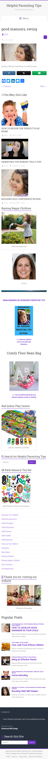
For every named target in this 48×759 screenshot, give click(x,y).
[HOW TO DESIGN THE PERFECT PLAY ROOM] (14, 100)
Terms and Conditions (35, 756)
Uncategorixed (7, 569)
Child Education (7, 527)
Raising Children (7, 556)
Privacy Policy (23, 756)
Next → (43, 86)
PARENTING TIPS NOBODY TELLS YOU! (21, 161)
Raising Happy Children (10, 560)
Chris (6, 34)
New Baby (5, 552)
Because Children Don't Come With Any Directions (24, 342)
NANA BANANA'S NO (11, 300)
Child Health (6, 536)
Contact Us (5, 712)
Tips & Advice (6, 564)
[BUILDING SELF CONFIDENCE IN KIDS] (14, 170)
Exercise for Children (9, 544)
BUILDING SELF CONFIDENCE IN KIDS (21, 199)
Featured (5, 548)
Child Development (9, 519)
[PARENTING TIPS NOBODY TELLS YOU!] (14, 140)
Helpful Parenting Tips (24, 5)
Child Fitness (6, 531)
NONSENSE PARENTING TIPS (33, 300)
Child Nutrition (6, 540)
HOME (8, 756)
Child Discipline (7, 523)
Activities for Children (9, 515)
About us (14, 756)
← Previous (6, 86)
